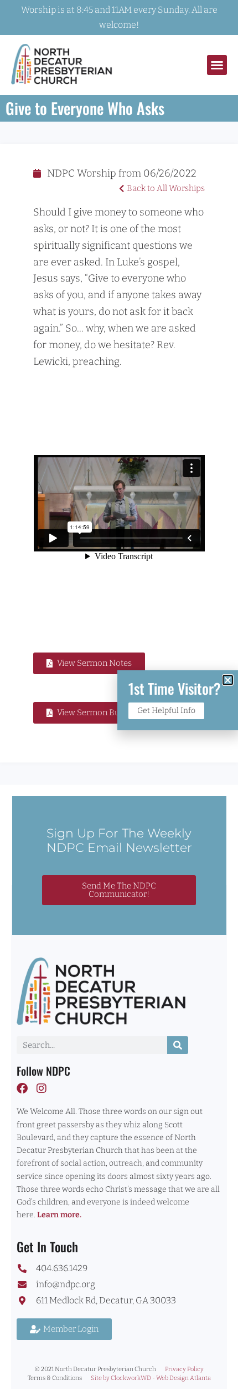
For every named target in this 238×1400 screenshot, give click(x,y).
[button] (217, 65)
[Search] (177, 1045)
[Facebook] (22, 1088)
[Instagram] (41, 1088)
